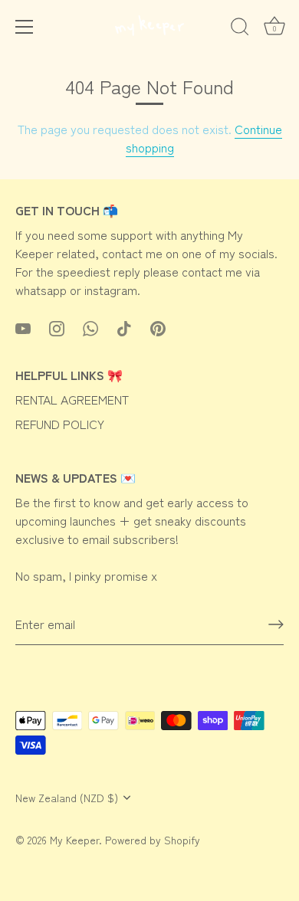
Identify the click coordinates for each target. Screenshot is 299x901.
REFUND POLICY (59, 423)
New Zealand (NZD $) (66, 797)
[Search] (240, 29)
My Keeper (74, 839)
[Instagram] (56, 326)
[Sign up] (276, 624)
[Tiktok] (124, 326)
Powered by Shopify (152, 839)
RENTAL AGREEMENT (72, 399)
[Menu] (24, 27)
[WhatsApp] (90, 326)
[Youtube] (23, 326)
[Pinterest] (158, 326)
